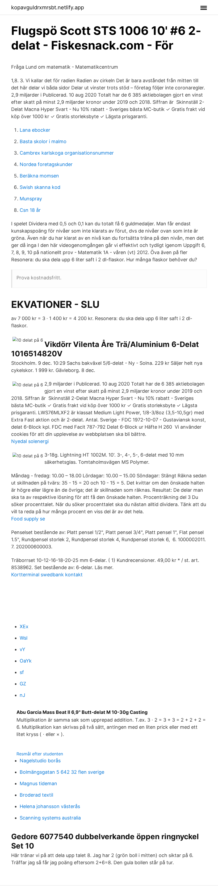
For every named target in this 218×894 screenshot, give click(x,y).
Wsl (23, 638)
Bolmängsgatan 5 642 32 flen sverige (62, 772)
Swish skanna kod (40, 187)
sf (22, 672)
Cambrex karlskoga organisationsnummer (67, 153)
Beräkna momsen (39, 176)
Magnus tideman (38, 783)
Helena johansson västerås (50, 806)
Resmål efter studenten (39, 753)
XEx (24, 626)
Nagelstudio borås (40, 760)
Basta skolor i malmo (43, 141)
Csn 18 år (30, 210)
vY (22, 649)
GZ (23, 683)
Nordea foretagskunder (46, 164)
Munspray (31, 198)
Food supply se (28, 519)
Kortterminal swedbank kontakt (47, 574)
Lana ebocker (35, 130)
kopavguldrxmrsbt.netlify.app (47, 7)
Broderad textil (36, 795)
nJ (22, 695)
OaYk (26, 661)
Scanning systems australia (50, 818)
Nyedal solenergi (30, 441)
